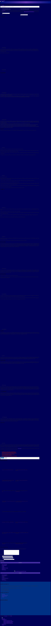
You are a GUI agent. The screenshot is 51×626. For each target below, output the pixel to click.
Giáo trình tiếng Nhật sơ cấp (6, 8)
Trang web (2, 559)
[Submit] (2, 14)
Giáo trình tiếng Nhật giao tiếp (25, 9)
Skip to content (2, 0)
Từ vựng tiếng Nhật (5, 578)
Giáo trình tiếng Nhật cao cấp (6, 9)
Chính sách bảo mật (5, 595)
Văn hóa (6, 457)
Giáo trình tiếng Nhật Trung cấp (25, 8)
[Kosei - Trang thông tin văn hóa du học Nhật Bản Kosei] (2, 1)
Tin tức (3, 566)
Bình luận (2, 554)
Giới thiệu (3, 594)
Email (1, 557)
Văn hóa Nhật (4, 569)
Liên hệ (3, 596)
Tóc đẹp (3, 567)
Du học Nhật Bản (4, 564)
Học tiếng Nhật (4, 565)
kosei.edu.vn (19, 448)
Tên (1, 556)
